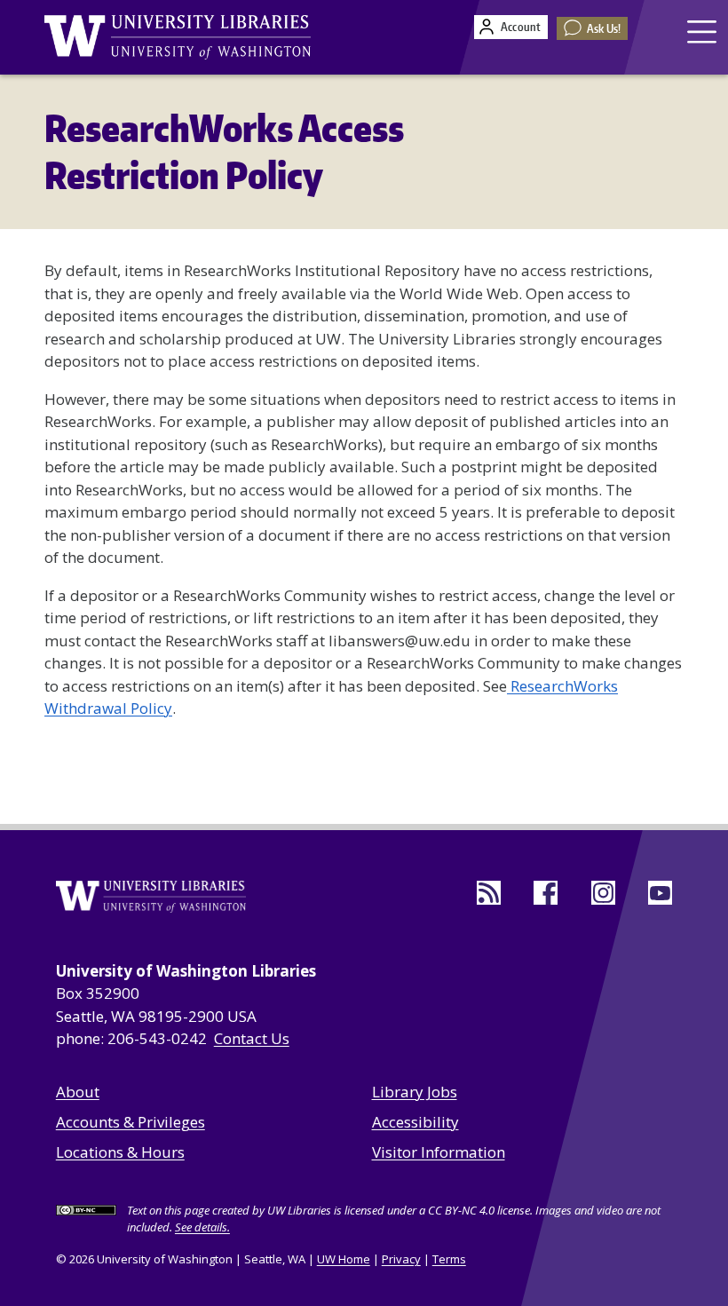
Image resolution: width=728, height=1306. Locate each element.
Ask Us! (604, 28)
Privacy (401, 1259)
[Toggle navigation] (704, 31)
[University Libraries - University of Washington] (177, 37)
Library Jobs (414, 1091)
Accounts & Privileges (130, 1122)
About (77, 1091)
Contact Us (251, 1038)
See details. (202, 1227)
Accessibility (415, 1122)
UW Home (343, 1259)
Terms (449, 1259)
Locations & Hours (120, 1152)
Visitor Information (438, 1152)
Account (521, 27)
